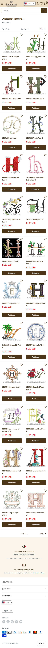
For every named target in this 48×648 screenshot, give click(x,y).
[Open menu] (2, 4)
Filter (8, 29)
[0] (45, 3)
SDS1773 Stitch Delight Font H (10, 58)
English (5, 611)
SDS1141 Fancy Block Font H (35, 514)
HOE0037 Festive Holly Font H (34, 262)
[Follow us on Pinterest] (16, 621)
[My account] (38, 3)
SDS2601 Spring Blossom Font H (11, 220)
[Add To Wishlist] (21, 34)
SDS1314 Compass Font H (11, 387)
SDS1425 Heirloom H (9, 138)
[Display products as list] (45, 29)
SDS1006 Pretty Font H (34, 138)
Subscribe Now (38, 573)
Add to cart (12, 69)
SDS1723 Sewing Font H (34, 219)
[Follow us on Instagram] (12, 621)
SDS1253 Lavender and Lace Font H (10, 430)
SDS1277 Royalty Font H (10, 303)
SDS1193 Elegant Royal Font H (10, 514)
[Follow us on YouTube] (20, 621)
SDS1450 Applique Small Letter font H (35, 178)
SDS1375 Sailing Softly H (35, 345)
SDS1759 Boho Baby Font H (11, 99)
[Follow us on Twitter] (8, 621)
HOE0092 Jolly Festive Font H (10, 178)
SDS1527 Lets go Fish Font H (35, 472)
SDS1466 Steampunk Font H (35, 304)
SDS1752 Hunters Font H (35, 99)
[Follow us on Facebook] (3, 621)
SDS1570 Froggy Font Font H (35, 58)
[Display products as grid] (41, 29)
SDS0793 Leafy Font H (10, 261)
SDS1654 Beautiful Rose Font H (35, 388)
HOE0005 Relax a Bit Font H (11, 346)
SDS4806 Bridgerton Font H (11, 472)
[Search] (44, 10)
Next (41, 534)
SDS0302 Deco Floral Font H (35, 430)
